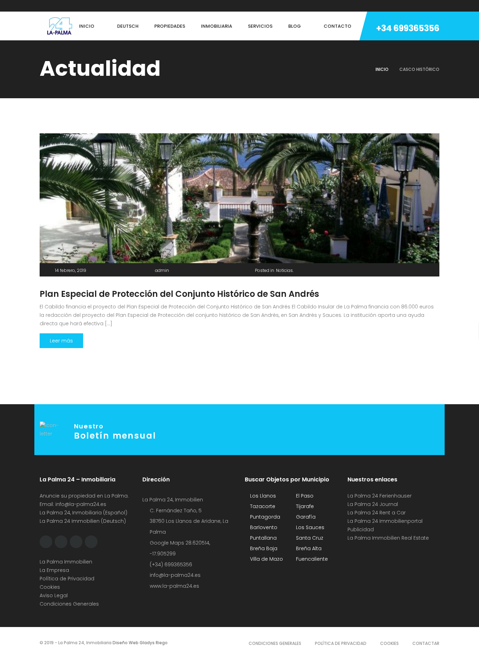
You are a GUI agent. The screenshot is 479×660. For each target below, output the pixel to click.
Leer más (61, 340)
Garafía (305, 516)
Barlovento (263, 527)
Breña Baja (263, 548)
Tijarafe (304, 506)
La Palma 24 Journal (373, 504)
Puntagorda (264, 516)
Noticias (284, 270)
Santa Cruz (309, 537)
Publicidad (361, 529)
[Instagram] (68, 6)
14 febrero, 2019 (70, 270)
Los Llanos (262, 495)
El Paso (304, 495)
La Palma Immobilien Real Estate (388, 537)
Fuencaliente (311, 558)
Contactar (425, 643)
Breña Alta (308, 548)
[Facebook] (41, 6)
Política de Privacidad (67, 578)
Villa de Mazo (266, 558)
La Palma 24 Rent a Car (377, 512)
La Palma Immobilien (66, 561)
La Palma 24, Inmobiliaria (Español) (83, 512)
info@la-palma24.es (80, 504)
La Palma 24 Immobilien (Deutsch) (83, 521)
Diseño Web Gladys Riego (140, 643)
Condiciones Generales (69, 603)
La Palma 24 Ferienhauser (380, 495)
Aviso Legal (54, 595)
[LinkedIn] (81, 6)
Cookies (50, 587)
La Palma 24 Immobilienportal (385, 521)
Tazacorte (262, 506)
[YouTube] (94, 6)
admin (162, 270)
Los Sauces (309, 527)
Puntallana (263, 537)
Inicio (382, 69)
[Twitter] (54, 6)
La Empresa (54, 570)
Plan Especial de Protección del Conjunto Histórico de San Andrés (179, 294)
